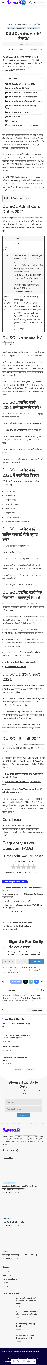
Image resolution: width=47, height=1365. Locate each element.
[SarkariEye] (17, 2)
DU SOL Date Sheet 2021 (18, 112)
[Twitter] (7, 1150)
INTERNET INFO (33, 28)
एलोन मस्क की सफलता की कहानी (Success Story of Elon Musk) (26, 1300)
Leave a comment (36, 1010)
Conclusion (12, 121)
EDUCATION (21, 28)
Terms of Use (28, 967)
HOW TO (11, 28)
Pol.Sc (29, 319)
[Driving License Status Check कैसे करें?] (39, 1026)
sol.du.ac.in (7, 70)
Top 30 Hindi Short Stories (14, 1222)
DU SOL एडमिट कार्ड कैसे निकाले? (18, 88)
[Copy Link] (23, 1361)
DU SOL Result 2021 (15, 117)
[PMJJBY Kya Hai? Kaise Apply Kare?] (39, 1059)
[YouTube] (12, 1150)
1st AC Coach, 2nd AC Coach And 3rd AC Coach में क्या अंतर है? (16, 1036)
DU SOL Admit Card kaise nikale (16, 926)
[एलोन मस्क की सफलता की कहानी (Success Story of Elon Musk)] (8, 1301)
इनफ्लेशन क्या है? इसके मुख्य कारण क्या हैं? (18, 901)
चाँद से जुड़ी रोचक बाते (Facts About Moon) (19, 1255)
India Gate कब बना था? (10, 1046)
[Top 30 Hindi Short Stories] (21, 1208)
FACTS (5, 1251)
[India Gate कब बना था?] (39, 1049)
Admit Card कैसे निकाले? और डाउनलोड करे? (22, 662)
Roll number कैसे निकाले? (15, 666)
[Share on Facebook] (13, 1361)
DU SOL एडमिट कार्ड (9, 929)
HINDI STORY (7, 1218)
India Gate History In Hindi (16, 912)
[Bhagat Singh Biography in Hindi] (8, 1326)
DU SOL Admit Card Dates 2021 (21, 84)
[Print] (28, 1361)
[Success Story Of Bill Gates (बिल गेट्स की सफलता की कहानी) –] (8, 1314)
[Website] (38, 990)
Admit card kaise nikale (23, 923)
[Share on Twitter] (18, 1361)
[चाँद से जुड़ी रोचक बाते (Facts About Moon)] (21, 1241)
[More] (33, 1361)
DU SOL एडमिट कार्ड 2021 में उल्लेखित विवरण (22, 97)
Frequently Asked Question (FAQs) (23, 125)
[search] (30, 2)
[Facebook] (3, 1150)
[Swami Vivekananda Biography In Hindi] (8, 1338)
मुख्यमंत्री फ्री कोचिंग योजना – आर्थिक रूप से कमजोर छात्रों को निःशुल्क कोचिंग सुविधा (20, 1187)
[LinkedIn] (44, 990)
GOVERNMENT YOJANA (9, 1182)
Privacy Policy (33, 970)
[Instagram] (41, 990)
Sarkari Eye (11, 49)
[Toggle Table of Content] (26, 198)
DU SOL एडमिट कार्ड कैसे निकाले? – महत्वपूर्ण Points (20, 106)
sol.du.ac (8, 141)
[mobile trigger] (4, 2)
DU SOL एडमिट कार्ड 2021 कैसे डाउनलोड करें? (22, 92)
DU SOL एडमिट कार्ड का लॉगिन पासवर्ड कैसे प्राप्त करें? (24, 101)
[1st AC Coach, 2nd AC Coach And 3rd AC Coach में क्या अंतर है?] (39, 1037)
